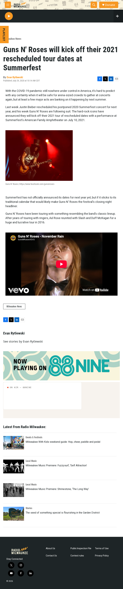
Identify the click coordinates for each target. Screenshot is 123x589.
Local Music (31, 460)
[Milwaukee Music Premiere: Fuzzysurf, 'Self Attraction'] (13, 466)
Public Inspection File (80, 548)
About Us (50, 548)
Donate (110, 5)
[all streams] (118, 16)
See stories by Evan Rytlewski (23, 341)
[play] (8, 16)
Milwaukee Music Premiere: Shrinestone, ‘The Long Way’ (57, 489)
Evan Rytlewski (15, 77)
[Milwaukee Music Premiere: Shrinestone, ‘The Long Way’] (13, 490)
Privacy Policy (102, 555)
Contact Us (51, 555)
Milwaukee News (12, 38)
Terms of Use (102, 548)
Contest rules (77, 555)
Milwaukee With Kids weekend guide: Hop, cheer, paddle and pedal (63, 441)
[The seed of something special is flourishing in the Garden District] (13, 514)
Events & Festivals (34, 437)
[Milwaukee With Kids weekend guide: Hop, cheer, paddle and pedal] (13, 443)
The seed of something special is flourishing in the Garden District (63, 512)
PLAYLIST (4, 34)
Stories (29, 508)
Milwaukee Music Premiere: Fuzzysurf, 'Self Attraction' (56, 465)
